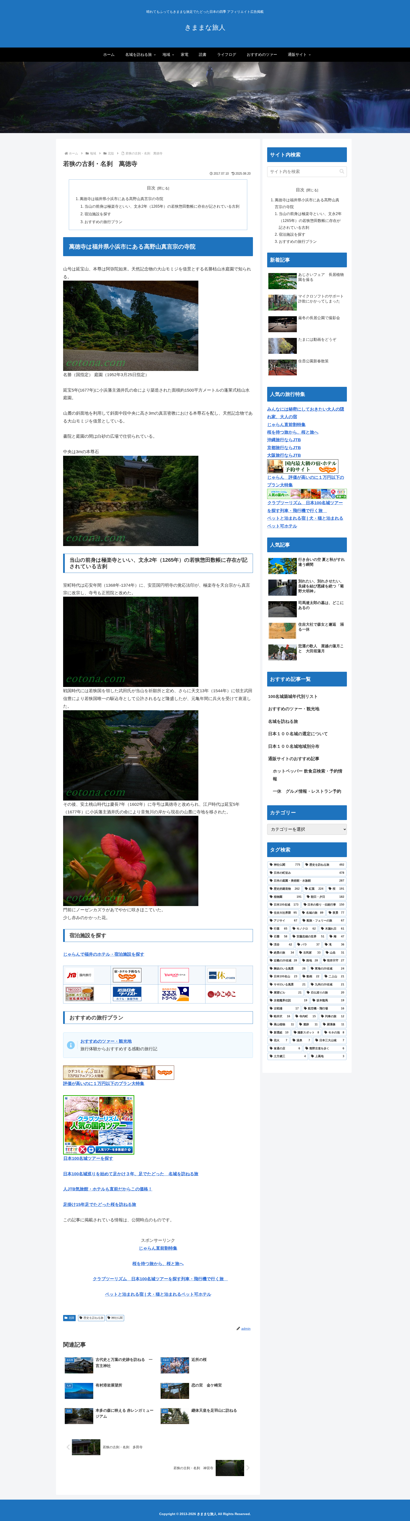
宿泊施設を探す (97, 214)
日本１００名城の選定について (298, 733)
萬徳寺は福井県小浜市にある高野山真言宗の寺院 (121, 199)
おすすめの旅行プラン (103, 222)
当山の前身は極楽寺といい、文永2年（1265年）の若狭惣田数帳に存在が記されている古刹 (161, 206)
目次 (151, 188)
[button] (342, 171)
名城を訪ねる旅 (283, 721)
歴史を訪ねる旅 (93, 1317)
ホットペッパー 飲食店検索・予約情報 (307, 775)
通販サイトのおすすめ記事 (293, 758)
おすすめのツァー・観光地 (293, 708)
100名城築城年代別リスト (293, 696)
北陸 (71, 1317)
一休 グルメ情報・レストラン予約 (307, 791)
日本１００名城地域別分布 (293, 746)
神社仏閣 (117, 1317)
